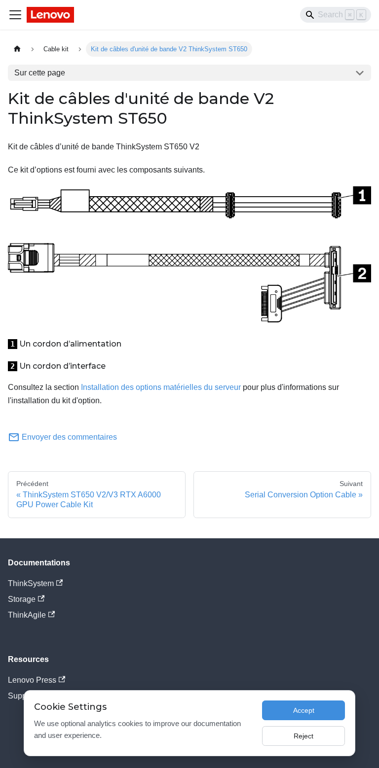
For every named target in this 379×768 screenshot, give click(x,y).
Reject (303, 736)
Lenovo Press (32, 680)
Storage (22, 599)
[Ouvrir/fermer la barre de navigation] (15, 14)
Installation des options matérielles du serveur (161, 387)
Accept (303, 710)
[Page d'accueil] (17, 49)
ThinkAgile (27, 615)
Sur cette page (39, 73)
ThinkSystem (31, 583)
